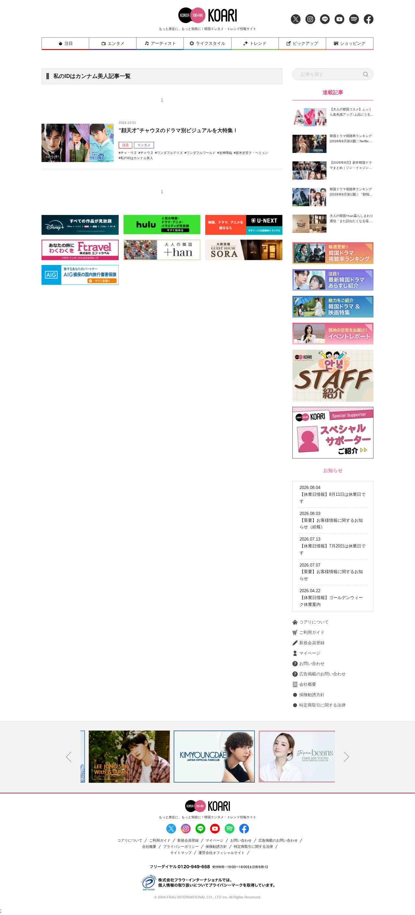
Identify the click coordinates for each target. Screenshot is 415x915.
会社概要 (307, 684)
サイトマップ (181, 853)
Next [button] (346, 756)
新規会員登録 (312, 642)
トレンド (258, 43)
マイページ (309, 653)
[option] (122, 757)
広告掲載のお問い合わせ (322, 673)
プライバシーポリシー (181, 846)
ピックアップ (305, 43)
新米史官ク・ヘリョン (252, 153)
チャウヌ (146, 153)
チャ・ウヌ (129, 153)
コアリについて (314, 622)
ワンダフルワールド (201, 153)
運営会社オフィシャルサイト (221, 853)
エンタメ (116, 43)
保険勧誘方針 (312, 694)
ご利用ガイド (312, 632)
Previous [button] (68, 756)
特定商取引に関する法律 (322, 705)
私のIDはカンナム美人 (137, 158)
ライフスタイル (210, 43)
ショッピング (352, 43)
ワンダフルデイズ (170, 153)
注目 (69, 43)
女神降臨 (225, 153)
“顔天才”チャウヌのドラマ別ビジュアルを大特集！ (178, 130)
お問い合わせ (312, 663)
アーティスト (163, 43)
